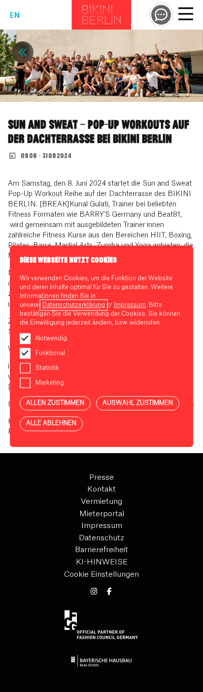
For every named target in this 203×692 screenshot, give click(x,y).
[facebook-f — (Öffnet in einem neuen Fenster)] (109, 591)
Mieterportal (101, 514)
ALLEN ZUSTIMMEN (55, 403)
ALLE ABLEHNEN (51, 424)
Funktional (50, 353)
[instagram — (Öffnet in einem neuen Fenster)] (94, 591)
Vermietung (101, 501)
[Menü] (185, 15)
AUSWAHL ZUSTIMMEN (137, 403)
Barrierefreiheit (101, 550)
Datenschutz (101, 538)
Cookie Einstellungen (101, 574)
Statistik (47, 368)
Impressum (101, 525)
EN (15, 15)
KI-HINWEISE (102, 562)
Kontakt (101, 489)
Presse (101, 477)
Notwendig (51, 338)
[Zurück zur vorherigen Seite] (23, 52)
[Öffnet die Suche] (161, 15)
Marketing (49, 383)
